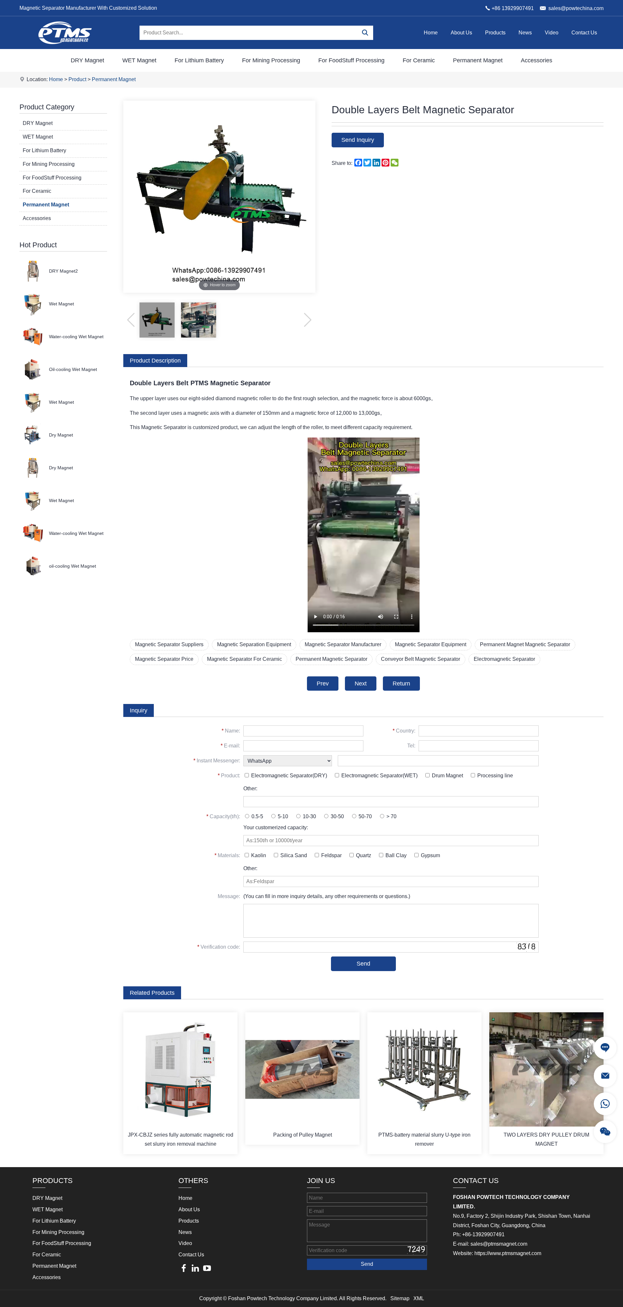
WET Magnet (139, 60)
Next (361, 683)
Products (495, 32)
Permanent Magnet (478, 60)
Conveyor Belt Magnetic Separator (420, 659)
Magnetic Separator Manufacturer (343, 644)
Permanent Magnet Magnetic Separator (525, 644)
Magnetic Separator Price (164, 659)
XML (418, 1298)
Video (551, 32)
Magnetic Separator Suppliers (169, 644)
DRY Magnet (87, 60)
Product (77, 79)
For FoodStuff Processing (351, 60)
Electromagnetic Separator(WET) (379, 775)
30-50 (336, 816)
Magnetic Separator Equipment (430, 644)
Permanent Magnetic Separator (331, 659)
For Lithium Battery (199, 60)
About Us (461, 32)
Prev (323, 683)
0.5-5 (256, 816)
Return (401, 683)
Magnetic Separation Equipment (254, 644)
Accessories (536, 60)
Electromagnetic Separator (504, 659)
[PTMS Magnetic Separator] (65, 47)
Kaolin (258, 855)
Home (431, 32)
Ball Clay (395, 855)
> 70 (391, 816)
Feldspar (331, 855)
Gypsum (430, 855)
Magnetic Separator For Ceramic (244, 659)
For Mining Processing (271, 60)
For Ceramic (419, 60)
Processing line (494, 775)
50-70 (364, 816)
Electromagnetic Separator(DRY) (288, 775)
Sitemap (399, 1298)
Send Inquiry (357, 140)
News (525, 32)
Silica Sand (293, 855)
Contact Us (584, 32)
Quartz (363, 855)
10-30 (308, 816)
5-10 (282, 816)
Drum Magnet (447, 775)
